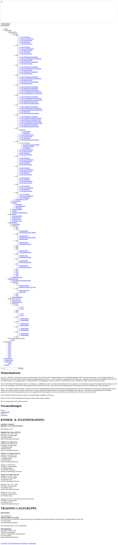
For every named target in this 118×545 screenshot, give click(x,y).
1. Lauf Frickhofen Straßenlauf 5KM (30, 120)
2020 (16, 247)
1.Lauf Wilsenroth (24, 158)
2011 (16, 272)
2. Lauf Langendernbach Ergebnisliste (30, 58)
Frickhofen (18, 204)
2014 (16, 294)
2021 (16, 246)
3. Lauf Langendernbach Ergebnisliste (30, 92)
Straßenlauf (26, 133)
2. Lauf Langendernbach (26, 39)
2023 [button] (16, 234)
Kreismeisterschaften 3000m (27, 232)
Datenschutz (32, 543)
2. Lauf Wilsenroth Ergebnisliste (28, 88)
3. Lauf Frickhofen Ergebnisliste (28, 62)
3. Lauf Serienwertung (25, 44)
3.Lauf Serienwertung (25, 154)
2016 (13, 340)
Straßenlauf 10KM (28, 146)
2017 (9, 348)
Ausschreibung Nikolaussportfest (21, 280)
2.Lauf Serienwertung (25, 151)
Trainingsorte (8, 361)
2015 (16, 337)
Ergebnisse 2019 (16, 219)
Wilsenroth (18, 207)
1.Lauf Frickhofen (24, 168)
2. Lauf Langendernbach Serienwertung (30, 100)
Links (9, 363)
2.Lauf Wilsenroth (24, 179)
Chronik (14, 211)
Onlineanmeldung (17, 209)
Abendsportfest (12, 222)
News (6, 29)
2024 (16, 310)
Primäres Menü (5, 24)
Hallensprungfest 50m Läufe (27, 287)
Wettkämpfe (7, 30)
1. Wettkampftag (24, 318)
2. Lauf (21, 308)
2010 (16, 274)
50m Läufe (22, 292)
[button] (5, 25)
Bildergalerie (8, 342)
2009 (16, 275)
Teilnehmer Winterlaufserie (19, 212)
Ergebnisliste (26, 131)
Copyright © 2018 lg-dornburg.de (11, 543)
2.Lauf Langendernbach (26, 150)
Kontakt (6, 365)
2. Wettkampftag (24, 320)
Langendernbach (20, 206)
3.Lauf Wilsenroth (24, 153)
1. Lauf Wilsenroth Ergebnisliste (28, 57)
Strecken (14, 203)
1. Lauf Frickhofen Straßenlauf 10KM (30, 118)
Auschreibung (16, 224)
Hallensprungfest (13, 279)
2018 (9, 347)
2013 (16, 269)
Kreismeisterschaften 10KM (31, 145)
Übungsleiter (8, 358)
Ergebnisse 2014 (16, 221)
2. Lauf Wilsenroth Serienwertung (29, 90)
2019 (9, 345)
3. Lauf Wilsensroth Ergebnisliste (28, 82)
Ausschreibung (16, 201)
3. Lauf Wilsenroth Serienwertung (29, 103)
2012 (16, 270)
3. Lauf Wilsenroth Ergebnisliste (28, 72)
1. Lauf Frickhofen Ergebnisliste (28, 67)
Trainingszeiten (8, 360)
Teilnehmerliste (23, 239)
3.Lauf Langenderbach (25, 181)
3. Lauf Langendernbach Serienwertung (30, 93)
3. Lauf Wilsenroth (24, 42)
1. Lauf (21, 307)
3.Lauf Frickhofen (24, 163)
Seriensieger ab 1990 (21, 199)
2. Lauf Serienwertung (25, 40)
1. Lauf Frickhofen (24, 37)
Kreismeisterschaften (25, 244)
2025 (16, 227)
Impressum (24, 543)
